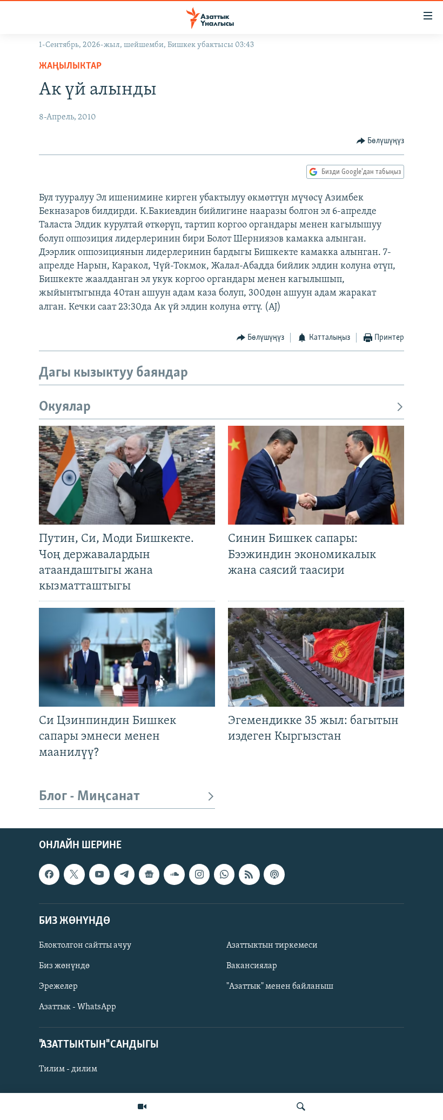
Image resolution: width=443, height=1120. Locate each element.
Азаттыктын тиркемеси (272, 945)
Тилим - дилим (68, 1069)
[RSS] (249, 874)
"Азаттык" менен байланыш (279, 986)
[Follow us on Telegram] (124, 874)
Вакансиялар (251, 966)
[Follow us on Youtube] (99, 874)
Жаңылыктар (70, 66)
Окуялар (65, 407)
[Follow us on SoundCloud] (174, 874)
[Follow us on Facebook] (49, 874)
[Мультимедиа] (142, 1106)
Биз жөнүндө (64, 966)
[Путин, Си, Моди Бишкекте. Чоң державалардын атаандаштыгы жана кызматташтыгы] (127, 475)
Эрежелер (58, 986)
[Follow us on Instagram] (199, 874)
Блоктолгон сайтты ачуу (85, 945)
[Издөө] (301, 1106)
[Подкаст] (274, 874)
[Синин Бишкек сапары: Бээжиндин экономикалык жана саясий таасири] (316, 475)
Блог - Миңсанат (89, 796)
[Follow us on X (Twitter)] (74, 874)
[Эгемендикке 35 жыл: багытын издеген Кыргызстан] (316, 657)
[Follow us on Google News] (149, 874)
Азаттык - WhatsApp (77, 1007)
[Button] (381, 141)
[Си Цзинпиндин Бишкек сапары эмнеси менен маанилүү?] (127, 657)
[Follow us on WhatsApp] (224, 874)
